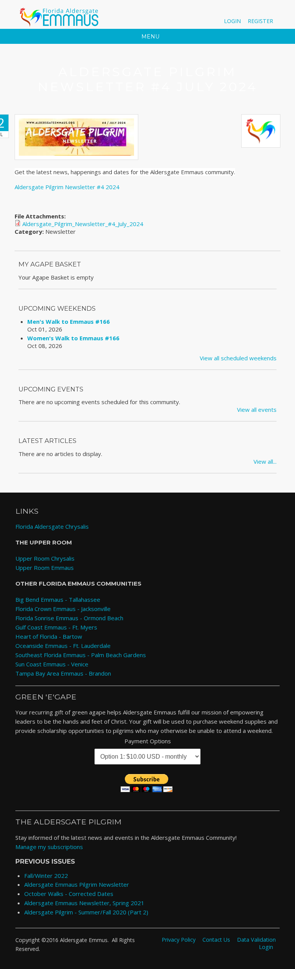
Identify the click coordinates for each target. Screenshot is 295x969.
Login (232, 21)
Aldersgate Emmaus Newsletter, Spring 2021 (84, 903)
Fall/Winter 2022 (46, 875)
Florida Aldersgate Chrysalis (52, 526)
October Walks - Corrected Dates (68, 893)
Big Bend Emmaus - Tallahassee (57, 599)
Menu (149, 36)
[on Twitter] (243, 12)
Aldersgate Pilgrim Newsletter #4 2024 (67, 187)
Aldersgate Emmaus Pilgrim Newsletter (76, 884)
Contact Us (216, 939)
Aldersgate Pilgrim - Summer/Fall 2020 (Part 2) (86, 912)
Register (260, 21)
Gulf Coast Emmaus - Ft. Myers (56, 627)
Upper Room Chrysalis (45, 558)
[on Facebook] (231, 12)
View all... (265, 461)
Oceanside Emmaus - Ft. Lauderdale (63, 645)
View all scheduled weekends (238, 358)
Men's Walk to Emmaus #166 (68, 321)
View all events (257, 409)
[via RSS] (266, 12)
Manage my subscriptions (49, 847)
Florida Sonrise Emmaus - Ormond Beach (69, 618)
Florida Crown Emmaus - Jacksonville (63, 609)
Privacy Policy (179, 939)
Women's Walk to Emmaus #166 (73, 338)
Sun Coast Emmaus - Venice (51, 664)
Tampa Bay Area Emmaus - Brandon (63, 673)
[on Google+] (255, 12)
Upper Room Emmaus (44, 567)
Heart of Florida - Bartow (48, 636)
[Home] (60, 17)
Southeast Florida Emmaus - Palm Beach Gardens (80, 655)
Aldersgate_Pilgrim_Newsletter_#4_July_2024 (82, 224)
